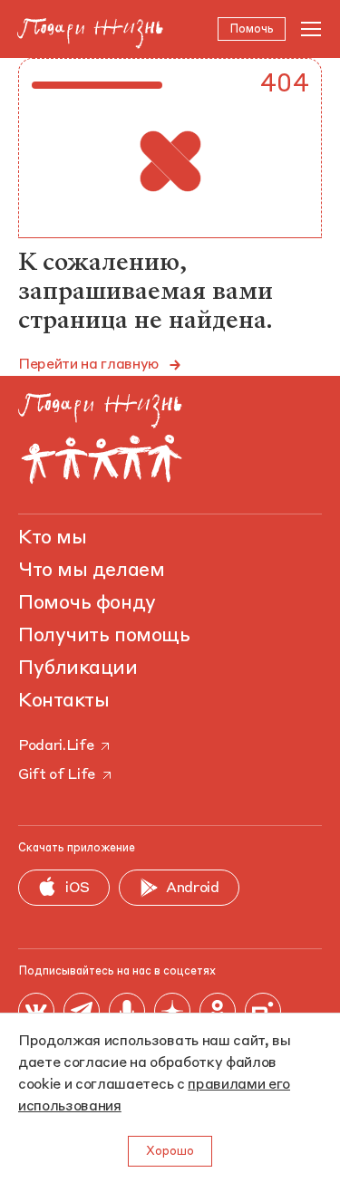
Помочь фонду (87, 603)
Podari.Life (55, 746)
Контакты (63, 701)
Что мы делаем (91, 571)
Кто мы (52, 538)
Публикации (78, 668)
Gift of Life (56, 775)
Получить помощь (103, 636)
